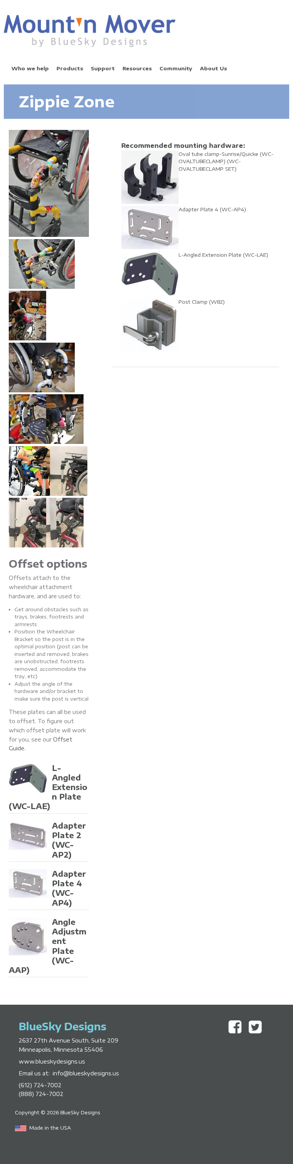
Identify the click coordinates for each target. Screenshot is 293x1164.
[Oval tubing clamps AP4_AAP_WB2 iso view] (65, 545)
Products (69, 68)
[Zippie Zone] (27, 545)
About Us (213, 68)
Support (103, 68)
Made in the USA (50, 1128)
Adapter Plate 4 (69, 888)
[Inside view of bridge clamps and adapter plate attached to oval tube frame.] (27, 442)
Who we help (30, 68)
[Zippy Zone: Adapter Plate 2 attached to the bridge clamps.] (42, 287)
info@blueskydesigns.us (86, 1073)
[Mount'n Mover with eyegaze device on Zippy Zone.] (27, 338)
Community (175, 68)
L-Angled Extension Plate (223, 255)
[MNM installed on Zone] (29, 494)
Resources (137, 68)
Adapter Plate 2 (69, 840)
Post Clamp (202, 302)
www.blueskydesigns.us (52, 1061)
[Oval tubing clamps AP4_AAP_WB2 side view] (68, 494)
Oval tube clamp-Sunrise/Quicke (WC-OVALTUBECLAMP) (226, 161)
